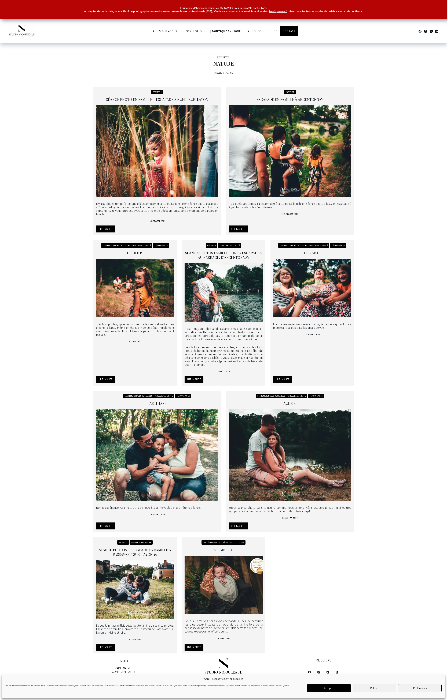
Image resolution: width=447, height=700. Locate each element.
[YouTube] (431, 31)
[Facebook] (420, 31)
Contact (289, 31)
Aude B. (289, 403)
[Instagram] (425, 31)
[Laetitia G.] (157, 455)
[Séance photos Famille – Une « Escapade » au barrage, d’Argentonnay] (224, 292)
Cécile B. (135, 252)
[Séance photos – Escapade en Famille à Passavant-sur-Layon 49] (135, 589)
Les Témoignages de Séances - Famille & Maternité (126, 245)
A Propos (254, 31)
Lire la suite (107, 229)
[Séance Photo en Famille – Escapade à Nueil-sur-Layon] (157, 151)
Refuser (374, 688)
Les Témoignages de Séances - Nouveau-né (223, 542)
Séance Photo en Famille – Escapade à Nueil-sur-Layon (157, 99)
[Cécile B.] (135, 288)
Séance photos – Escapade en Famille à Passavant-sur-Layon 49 (135, 552)
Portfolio (193, 31)
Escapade (157, 92)
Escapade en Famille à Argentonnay (290, 99)
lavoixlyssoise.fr (278, 11)
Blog (274, 31)
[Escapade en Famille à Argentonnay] (290, 151)
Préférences (420, 688)
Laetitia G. (157, 403)
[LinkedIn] (436, 31)
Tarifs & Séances (164, 31)
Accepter (329, 688)
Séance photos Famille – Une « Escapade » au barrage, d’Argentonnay (223, 255)
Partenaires (123, 668)
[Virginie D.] (224, 585)
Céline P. (312, 252)
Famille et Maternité (229, 245)
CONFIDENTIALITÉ (123, 672)
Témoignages (161, 245)
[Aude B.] (290, 455)
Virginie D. (223, 549)
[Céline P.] (312, 288)
